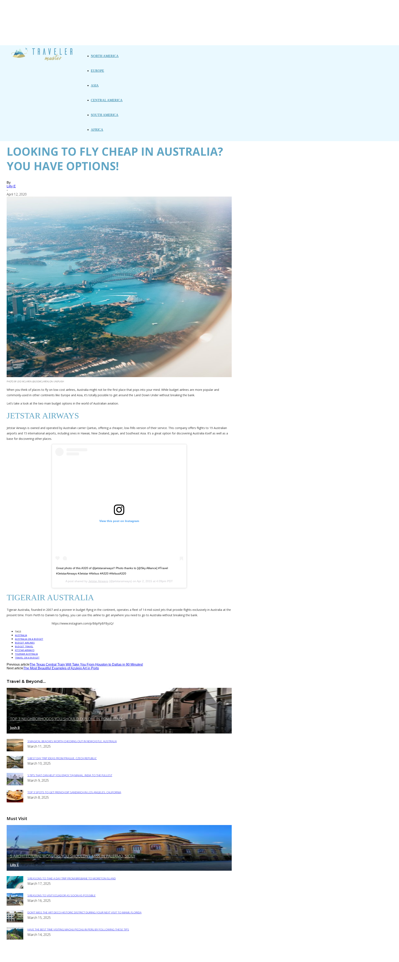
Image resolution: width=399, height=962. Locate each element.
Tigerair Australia (26, 653)
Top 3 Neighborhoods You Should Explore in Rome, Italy (66, 718)
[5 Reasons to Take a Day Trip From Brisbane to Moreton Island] (15, 887)
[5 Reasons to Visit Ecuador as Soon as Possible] (15, 904)
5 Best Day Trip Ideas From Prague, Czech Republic (62, 758)
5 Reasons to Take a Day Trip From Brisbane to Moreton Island (71, 878)
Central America (107, 100)
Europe (97, 70)
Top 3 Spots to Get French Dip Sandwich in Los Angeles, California (74, 792)
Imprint (162, 956)
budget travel (24, 646)
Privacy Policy (138, 956)
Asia (95, 85)
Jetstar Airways (98, 581)
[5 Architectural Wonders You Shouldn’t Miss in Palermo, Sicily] (119, 869)
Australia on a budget (29, 639)
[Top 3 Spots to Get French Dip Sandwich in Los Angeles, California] (15, 801)
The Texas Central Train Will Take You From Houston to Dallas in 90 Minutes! (86, 664)
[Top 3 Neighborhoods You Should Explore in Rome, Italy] (119, 732)
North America (105, 56)
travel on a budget (27, 657)
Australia (21, 635)
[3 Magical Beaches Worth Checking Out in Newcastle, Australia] (15, 750)
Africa (97, 129)
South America (104, 115)
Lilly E (11, 186)
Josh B (15, 727)
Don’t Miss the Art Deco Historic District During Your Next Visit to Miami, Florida (84, 912)
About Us (113, 956)
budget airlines (24, 642)
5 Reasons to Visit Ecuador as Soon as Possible (61, 895)
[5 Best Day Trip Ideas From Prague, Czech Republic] (15, 767)
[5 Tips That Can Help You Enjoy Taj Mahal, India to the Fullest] (15, 784)
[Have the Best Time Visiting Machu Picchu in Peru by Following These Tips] (15, 938)
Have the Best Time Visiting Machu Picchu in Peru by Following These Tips (78, 929)
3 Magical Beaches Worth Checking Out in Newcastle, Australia (72, 741)
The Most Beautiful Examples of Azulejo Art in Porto (61, 668)
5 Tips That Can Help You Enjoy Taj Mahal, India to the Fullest (69, 775)
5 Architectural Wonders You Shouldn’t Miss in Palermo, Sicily (72, 855)
